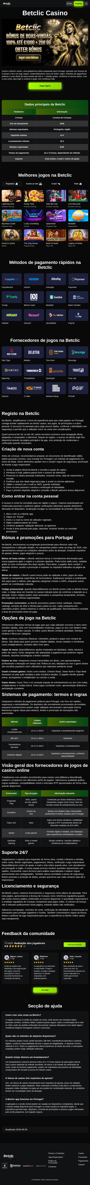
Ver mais (45, 990)
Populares (10, 184)
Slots (76, 184)
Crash (54, 184)
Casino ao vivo (32, 184)
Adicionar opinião (75, 945)
